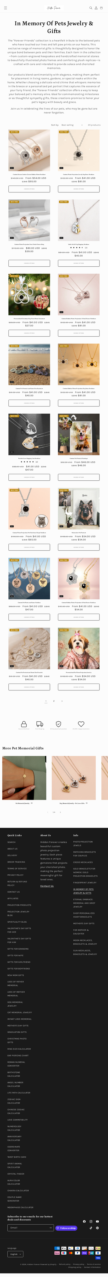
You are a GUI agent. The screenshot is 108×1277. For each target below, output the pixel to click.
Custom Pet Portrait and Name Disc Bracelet (29, 672)
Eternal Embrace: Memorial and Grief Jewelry (84, 903)
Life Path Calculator (19, 1093)
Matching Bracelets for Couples (84, 854)
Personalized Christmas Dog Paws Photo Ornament (29, 318)
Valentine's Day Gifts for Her (19, 930)
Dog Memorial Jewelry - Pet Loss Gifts (72, 803)
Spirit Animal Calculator (14, 1165)
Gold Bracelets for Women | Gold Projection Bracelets (85, 872)
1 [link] (46, 701)
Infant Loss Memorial (19, 1019)
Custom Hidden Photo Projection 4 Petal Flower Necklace (79, 318)
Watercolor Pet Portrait (79, 533)
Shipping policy (74, 1267)
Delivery (12, 855)
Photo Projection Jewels (83, 844)
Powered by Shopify (48, 1264)
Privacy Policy (15, 875)
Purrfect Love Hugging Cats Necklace (29, 458)
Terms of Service (17, 868)
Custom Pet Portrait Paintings (79, 458)
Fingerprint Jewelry (84, 882)
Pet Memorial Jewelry (23, 803)
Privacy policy (78, 1264)
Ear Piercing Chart (18, 1055)
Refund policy (64, 1264)
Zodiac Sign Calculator (14, 1101)
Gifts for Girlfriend (19, 962)
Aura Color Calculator (13, 1182)
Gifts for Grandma (18, 949)
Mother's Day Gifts (18, 1025)
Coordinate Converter (13, 1149)
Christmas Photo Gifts (17, 1041)
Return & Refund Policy (17, 883)
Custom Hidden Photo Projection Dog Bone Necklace (78, 388)
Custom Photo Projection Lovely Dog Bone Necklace (78, 174)
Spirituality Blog (17, 922)
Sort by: (55, 125)
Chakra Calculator (18, 1190)
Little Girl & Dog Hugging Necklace (78, 244)
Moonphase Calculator (20, 1207)
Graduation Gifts (17, 1032)
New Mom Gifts (15, 975)
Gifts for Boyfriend (18, 969)
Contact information (92, 1267)
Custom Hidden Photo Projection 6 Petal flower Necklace (79, 602)
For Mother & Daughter (81, 932)
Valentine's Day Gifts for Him (19, 940)
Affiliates (13, 898)
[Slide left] (48, 812)
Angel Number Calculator (15, 1084)
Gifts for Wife (15, 955)
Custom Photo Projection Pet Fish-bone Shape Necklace (29, 533)
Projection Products (19, 905)
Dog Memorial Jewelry (15, 1004)
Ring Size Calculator (19, 1049)
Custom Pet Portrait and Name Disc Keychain (29, 388)
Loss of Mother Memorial (16, 994)
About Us (12, 849)
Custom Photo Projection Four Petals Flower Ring (29, 244)
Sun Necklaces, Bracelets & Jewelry (85, 952)
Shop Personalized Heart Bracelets (84, 915)
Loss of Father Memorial (15, 984)
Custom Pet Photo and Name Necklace (29, 602)
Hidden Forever (33, 1264)
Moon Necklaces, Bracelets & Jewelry (85, 942)
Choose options (29, 189)
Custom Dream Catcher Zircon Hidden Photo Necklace (29, 174)
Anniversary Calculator (14, 1138)
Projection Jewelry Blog (18, 914)
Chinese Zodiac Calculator (16, 1111)
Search (11, 842)
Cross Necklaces (83, 862)
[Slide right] (60, 812)
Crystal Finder (15, 1174)
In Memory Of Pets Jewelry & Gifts (83, 891)
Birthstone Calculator (13, 1074)
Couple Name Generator (14, 1199)
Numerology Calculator (14, 1128)
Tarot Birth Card (16, 1157)
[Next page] (62, 701)
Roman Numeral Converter (16, 1064)
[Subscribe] (50, 1227)
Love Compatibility (17, 1120)
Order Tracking (16, 862)
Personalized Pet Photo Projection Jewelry (79, 672)
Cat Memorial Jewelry (19, 1012)
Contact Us (13, 892)
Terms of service (94, 1264)
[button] (5, 8)
